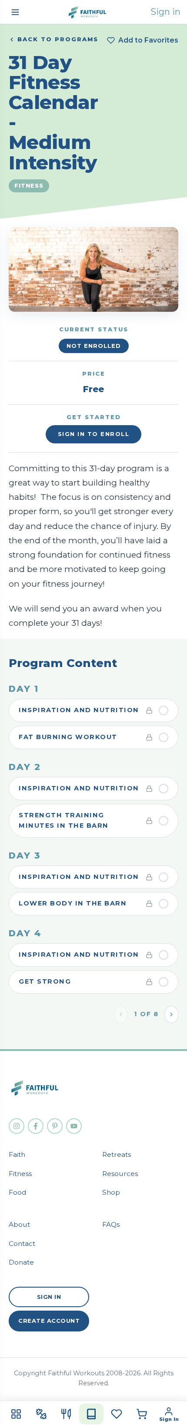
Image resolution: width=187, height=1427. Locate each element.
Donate (21, 1262)
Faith (17, 1154)
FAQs (111, 1224)
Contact (22, 1243)
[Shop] (142, 1414)
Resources (120, 1173)
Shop (111, 1192)
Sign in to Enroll (94, 433)
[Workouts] (41, 1414)
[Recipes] (66, 1414)
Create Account (49, 1320)
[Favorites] (116, 1414)
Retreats (116, 1154)
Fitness (20, 1173)
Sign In (49, 1296)
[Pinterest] (55, 1126)
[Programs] (91, 1414)
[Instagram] (16, 1126)
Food (18, 1192)
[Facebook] (35, 1126)
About (19, 1224)
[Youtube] (74, 1126)
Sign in (165, 12)
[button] (15, 12)
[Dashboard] (16, 1414)
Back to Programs (57, 39)
